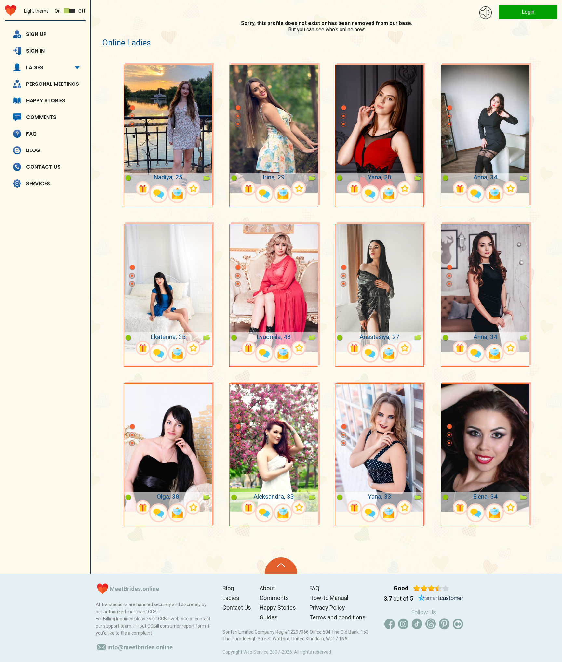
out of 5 (398, 598)
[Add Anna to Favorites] (510, 188)
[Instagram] (403, 624)
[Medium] (458, 624)
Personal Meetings (52, 84)
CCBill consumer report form (176, 626)
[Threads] (430, 624)
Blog (33, 150)
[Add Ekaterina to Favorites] (193, 348)
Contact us (43, 167)
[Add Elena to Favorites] (510, 507)
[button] (132, 98)
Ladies (34, 67)
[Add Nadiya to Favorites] (193, 188)
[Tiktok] (417, 624)
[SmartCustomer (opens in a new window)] (440, 599)
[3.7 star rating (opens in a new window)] (431, 588)
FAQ (31, 133)
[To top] (281, 565)
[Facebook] (389, 624)
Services (38, 183)
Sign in (35, 51)
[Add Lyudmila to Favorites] (298, 348)
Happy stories (45, 100)
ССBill (154, 611)
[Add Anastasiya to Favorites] (404, 348)
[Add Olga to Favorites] (193, 507)
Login (528, 12)
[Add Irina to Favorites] (298, 188)
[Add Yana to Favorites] (404, 188)
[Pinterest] (444, 624)
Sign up (36, 34)
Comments (41, 117)
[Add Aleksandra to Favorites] (298, 507)
